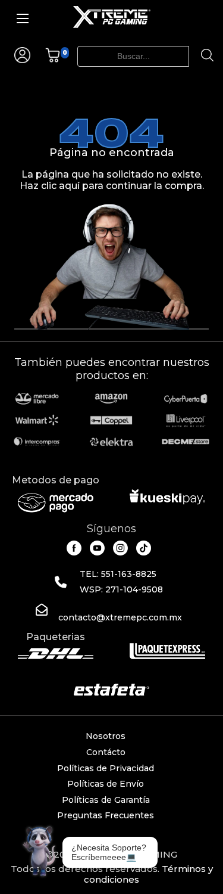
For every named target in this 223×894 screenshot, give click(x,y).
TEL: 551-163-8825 (118, 574)
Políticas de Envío (105, 783)
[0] (53, 60)
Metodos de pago (55, 480)
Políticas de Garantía (106, 799)
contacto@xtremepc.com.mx (120, 617)
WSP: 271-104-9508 (121, 589)
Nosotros (105, 736)
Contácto (105, 752)
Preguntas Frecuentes (105, 815)
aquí (69, 185)
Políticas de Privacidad (105, 768)
